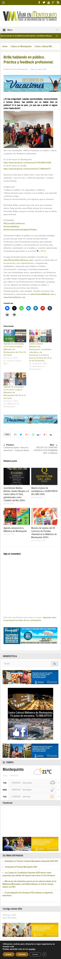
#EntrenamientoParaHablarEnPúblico (20, 229)
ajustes (32, 949)
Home (5, 46)
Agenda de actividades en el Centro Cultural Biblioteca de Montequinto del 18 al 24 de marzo (15, 349)
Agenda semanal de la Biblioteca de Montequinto (15, 530)
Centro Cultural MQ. (44, 46)
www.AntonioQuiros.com (14, 297)
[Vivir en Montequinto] (30, 16)
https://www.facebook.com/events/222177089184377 (27, 169)
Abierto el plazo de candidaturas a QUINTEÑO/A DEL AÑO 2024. (44, 491)
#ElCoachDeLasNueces (14, 223)
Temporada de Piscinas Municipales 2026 (21, 867)
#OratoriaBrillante (11, 226)
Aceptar (9, 954)
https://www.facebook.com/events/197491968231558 (27, 162)
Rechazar (22, 954)
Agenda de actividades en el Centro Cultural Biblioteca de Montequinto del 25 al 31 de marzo (15, 392)
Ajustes (35, 954)
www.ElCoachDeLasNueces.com (18, 260)
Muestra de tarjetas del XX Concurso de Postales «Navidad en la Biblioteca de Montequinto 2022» (44, 533)
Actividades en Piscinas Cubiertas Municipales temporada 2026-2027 (31, 861)
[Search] (54, 663)
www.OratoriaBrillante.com (42, 294)
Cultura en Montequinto (21, 46)
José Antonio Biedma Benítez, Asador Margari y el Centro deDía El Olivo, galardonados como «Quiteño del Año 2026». (16, 494)
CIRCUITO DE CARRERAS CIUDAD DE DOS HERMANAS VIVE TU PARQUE (45, 449)
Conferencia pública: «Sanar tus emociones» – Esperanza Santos (16, 448)
